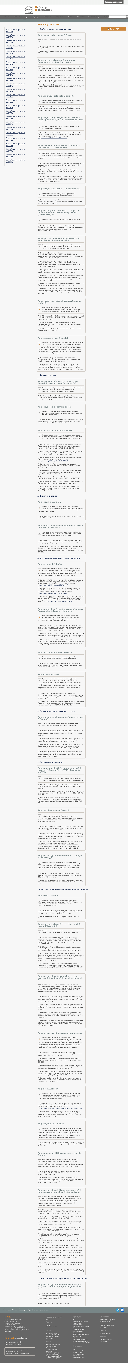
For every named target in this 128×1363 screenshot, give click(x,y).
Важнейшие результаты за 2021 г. (15, 47)
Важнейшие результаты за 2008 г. (15, 117)
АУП (74, 1320)
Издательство (77, 1333)
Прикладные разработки (54, 1356)
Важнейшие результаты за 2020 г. (15, 52)
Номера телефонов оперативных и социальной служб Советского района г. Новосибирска (17, 1351)
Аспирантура (77, 1336)
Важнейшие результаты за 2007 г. (15, 123)
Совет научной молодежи (81, 1334)
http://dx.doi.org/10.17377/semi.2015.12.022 (52, 138)
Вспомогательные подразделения (78, 1330)
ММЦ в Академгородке (80, 1341)
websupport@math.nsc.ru (12, 1344)
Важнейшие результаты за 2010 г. (15, 106)
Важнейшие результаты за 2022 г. (15, 41)
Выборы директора (108, 17)
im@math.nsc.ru (20, 1338)
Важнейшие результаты (53, 1348)
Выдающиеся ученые (52, 1336)
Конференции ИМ (51, 1349)
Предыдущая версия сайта (54, 1318)
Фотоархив (49, 1338)
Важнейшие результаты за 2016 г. (15, 74)
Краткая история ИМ (52, 1333)
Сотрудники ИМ (78, 1351)
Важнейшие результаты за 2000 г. (15, 161)
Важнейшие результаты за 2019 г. (15, 57)
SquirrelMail (103, 1341)
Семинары (49, 1351)
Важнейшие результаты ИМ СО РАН (17, 20)
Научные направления (53, 1344)
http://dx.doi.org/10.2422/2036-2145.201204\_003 (54, 593)
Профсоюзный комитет (80, 1339)
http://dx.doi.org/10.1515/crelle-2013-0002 (58, 601)
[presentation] (52, 69)
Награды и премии (52, 1354)
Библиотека (76, 1338)
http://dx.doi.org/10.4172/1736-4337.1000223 (53, 461)
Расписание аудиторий (53, 1353)
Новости (48, 1325)
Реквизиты (7, 1331)
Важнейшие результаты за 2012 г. (15, 95)
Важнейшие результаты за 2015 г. (15, 79)
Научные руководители (80, 1321)
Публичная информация (107, 1320)
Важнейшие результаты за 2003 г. (15, 144)
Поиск (74, 1349)
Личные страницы (78, 1352)
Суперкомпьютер (93, 17)
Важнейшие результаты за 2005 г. (15, 133)
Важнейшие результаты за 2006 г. (15, 128)
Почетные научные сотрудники (79, 1355)
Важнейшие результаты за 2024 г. (15, 30)
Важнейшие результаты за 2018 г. (15, 63)
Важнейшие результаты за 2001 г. (15, 155)
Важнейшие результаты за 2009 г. (15, 112)
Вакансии (71, 17)
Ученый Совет (77, 1323)
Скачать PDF (114, 29)
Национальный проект (53, 1358)
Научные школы (51, 1346)
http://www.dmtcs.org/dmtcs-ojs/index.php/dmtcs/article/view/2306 (60, 1108)
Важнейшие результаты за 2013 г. (15, 90)
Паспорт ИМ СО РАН (52, 1335)
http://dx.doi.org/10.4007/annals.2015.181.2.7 (53, 585)
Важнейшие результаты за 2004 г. (15, 139)
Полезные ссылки (51, 1327)
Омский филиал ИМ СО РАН (81, 1343)
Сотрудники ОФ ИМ (79, 1357)
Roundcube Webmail (106, 1339)
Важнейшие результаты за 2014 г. (15, 85)
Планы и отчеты (105, 1321)
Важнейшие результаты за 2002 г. (15, 150)
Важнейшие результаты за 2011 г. (15, 101)
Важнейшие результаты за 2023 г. (15, 36)
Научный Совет (77, 1325)
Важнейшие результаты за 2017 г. (15, 68)
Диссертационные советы (81, 1326)
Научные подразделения (81, 1328)
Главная (6, 17)
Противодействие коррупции (107, 1326)
